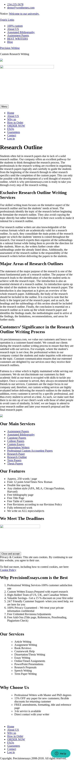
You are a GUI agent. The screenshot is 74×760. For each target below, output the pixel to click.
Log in (11, 138)
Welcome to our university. (24, 13)
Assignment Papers (18, 35)
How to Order (15, 122)
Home (10, 112)
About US (13, 29)
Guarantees (13, 132)
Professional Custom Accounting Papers (30, 450)
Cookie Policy (8, 570)
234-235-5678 (15, 4)
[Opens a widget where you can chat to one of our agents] (60, 753)
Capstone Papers (16, 437)
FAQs (10, 128)
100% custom (15, 25)
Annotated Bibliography (21, 32)
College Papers (15, 441)
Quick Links (7, 19)
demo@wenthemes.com (20, 7)
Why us (11, 119)
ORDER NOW (16, 125)
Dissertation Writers (18, 447)
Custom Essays (15, 444)
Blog (10, 41)
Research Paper (16, 453)
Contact (11, 135)
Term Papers (14, 460)
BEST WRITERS (17, 38)
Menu (4, 106)
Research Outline (17, 457)
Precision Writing (10, 47)
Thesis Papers (15, 463)
